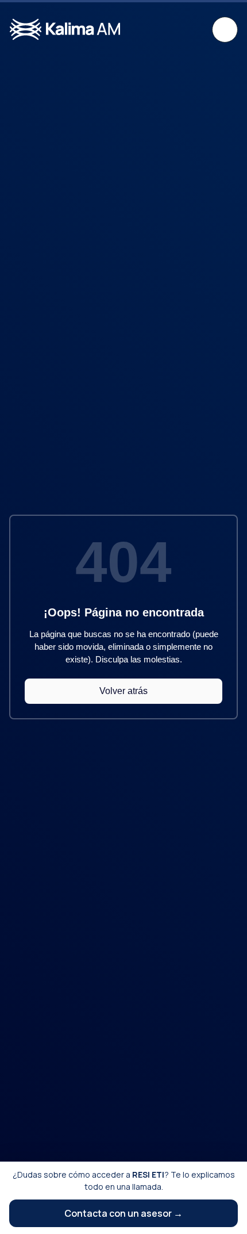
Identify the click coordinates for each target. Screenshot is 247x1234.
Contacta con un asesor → (123, 1213)
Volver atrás (123, 691)
